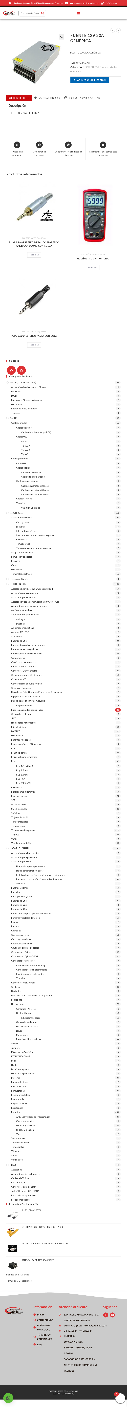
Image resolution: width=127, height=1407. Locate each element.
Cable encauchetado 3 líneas (35, 490)
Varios (14, 838)
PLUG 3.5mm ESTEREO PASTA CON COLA (34, 335)
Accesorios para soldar (22, 861)
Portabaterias (18, 1090)
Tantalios (20, 978)
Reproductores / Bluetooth (24, 408)
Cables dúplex (23, 467)
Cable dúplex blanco (31, 472)
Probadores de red (20, 1199)
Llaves (19, 1030)
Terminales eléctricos (21, 574)
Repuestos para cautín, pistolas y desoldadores (39, 879)
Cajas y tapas (22, 522)
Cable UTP (21, 463)
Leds (13, 1060)
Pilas (13, 748)
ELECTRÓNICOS (91, 67)
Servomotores (18, 1138)
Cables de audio (24, 427)
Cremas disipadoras (21, 688)
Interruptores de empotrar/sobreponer (35, 535)
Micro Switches (18, 727)
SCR (13, 800)
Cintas (14, 565)
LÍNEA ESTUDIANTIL (20, 848)
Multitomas (16, 569)
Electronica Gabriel (19, 579)
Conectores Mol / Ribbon (23, 982)
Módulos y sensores (26, 1125)
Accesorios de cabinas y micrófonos (28, 387)
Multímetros (100, 254)
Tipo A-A (25, 445)
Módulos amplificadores (23, 1073)
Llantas (14, 1065)
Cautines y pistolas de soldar (25, 947)
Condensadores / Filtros (23, 960)
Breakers (15, 561)
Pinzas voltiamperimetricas (24, 757)
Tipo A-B (25, 450)
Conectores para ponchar (23, 1186)
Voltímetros (17, 1159)
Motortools (21, 1035)
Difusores (16, 391)
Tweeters (15, 413)
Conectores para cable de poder (26, 675)
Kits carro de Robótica (22, 1052)
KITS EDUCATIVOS (20, 1056)
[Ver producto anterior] (112, 30)
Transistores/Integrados (23, 830)
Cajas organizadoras (21, 939)
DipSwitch (16, 991)
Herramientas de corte (27, 1026)
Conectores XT (18, 679)
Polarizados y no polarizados (30, 974)
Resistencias (17, 1108)
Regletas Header (19, 1103)
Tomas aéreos (23, 543)
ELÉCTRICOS (16, 513)
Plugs (13, 761)
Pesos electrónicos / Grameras (26, 744)
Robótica (15, 1112)
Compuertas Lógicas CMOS (24, 956)
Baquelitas (16, 892)
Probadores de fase (20, 1095)
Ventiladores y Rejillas (21, 843)
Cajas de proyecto (20, 935)
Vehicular (20, 503)
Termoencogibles (19, 821)
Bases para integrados (22, 896)
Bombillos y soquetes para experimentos (31, 913)
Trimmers (16, 1151)
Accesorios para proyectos (24, 857)
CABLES (14, 418)
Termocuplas (17, 1147)
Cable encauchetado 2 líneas (35, 486)
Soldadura (21, 883)
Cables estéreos (24, 498)
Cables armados (19, 423)
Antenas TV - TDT (20, 632)
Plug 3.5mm (41, 238)
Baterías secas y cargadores (24, 649)
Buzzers (15, 926)
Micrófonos (16, 404)
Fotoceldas (16, 999)
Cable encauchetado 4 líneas (35, 494)
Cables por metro (19, 458)
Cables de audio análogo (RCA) (36, 432)
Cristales (15, 987)
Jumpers (15, 1048)
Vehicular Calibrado (30, 507)
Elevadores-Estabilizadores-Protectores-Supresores (36, 692)
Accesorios (16, 1169)
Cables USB (21, 436)
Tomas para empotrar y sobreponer (33, 548)
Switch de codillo (19, 809)
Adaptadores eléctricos (22, 552)
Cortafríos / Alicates (26, 1009)
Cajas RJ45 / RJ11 (20, 1182)
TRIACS (15, 834)
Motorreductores (19, 1082)
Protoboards (17, 1099)
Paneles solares (18, 1086)
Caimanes (16, 930)
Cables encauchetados (27, 481)
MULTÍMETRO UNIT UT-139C (93, 258)
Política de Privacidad (17, 1274)
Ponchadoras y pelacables (23, 1195)
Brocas (14, 922)
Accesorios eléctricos (21, 517)
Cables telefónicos (20, 1178)
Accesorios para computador (25, 593)
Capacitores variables (21, 943)
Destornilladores (24, 1013)
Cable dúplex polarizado (33, 476)
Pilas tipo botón (19, 752)
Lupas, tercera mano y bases (29, 870)
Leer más (34, 254)
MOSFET (15, 731)
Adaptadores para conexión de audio (29, 606)
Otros (24, 441)
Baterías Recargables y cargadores (27, 645)
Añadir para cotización (90, 80)
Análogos (20, 619)
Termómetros (18, 826)
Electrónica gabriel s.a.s (63, 1394)
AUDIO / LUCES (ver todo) (23, 382)
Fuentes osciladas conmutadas (27, 710)
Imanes (14, 1043)
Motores (15, 1077)
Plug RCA (20, 778)
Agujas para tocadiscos (22, 610)
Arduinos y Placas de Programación (33, 1117)
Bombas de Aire (19, 909)
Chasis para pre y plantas (23, 662)
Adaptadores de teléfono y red (26, 1174)
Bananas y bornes (19, 887)
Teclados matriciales (21, 1142)
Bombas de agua (19, 905)
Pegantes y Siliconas (21, 739)
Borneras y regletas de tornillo (25, 918)
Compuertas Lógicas (21, 952)
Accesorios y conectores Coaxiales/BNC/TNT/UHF (35, 601)
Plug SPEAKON (23, 783)
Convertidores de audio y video (26, 683)
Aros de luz (16, 636)
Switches (15, 813)
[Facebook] (11, 370)
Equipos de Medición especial (25, 696)
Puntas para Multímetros (23, 791)
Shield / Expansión (25, 1129)
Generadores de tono (21, 714)
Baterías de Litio (19, 640)
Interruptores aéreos (26, 531)
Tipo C (24, 454)
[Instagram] (21, 370)
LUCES (14, 395)
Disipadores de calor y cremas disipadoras (31, 995)
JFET (13, 718)
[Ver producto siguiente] (118, 30)
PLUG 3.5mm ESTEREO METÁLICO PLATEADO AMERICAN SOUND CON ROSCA (34, 244)
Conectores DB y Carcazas (24, 670)
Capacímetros (18, 658)
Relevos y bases (19, 796)
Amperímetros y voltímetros (25, 614)
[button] (78, 13)
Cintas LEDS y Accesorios (23, 666)
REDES (13, 1165)
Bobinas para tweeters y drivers (26, 653)
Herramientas (17, 1004)
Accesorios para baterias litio (25, 853)
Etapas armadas (24, 705)
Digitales (20, 623)
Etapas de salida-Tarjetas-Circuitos (28, 700)
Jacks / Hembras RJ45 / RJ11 (25, 1191)
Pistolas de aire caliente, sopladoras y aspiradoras (40, 875)
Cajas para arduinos (25, 1121)
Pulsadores (21, 539)
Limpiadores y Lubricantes (23, 722)
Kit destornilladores (30, 1018)
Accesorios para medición (23, 597)
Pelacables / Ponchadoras (28, 1039)
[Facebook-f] (105, 1314)
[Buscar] (42, 13)
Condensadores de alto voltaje (31, 965)
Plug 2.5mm (22, 770)
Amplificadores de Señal (22, 628)
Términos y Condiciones (19, 1280)
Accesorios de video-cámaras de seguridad (32, 588)
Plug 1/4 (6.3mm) (24, 766)
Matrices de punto (20, 1069)
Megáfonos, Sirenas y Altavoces (26, 400)
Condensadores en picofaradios (31, 969)
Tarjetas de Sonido (20, 817)
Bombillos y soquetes (21, 556)
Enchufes (20, 526)
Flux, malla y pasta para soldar (30, 866)
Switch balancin (18, 804)
